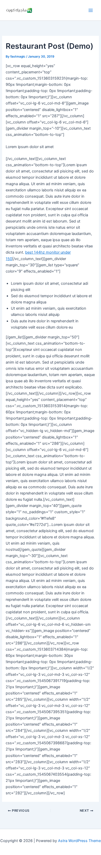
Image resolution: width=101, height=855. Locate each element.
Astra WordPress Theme (79, 840)
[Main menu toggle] (90, 10)
